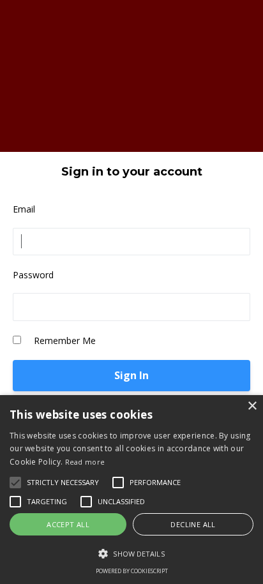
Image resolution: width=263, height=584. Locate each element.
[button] (131, 553)
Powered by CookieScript (132, 571)
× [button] (252, 406)
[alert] (131, 489)
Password (33, 275)
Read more (85, 462)
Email (24, 209)
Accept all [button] (68, 524)
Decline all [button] (192, 524)
